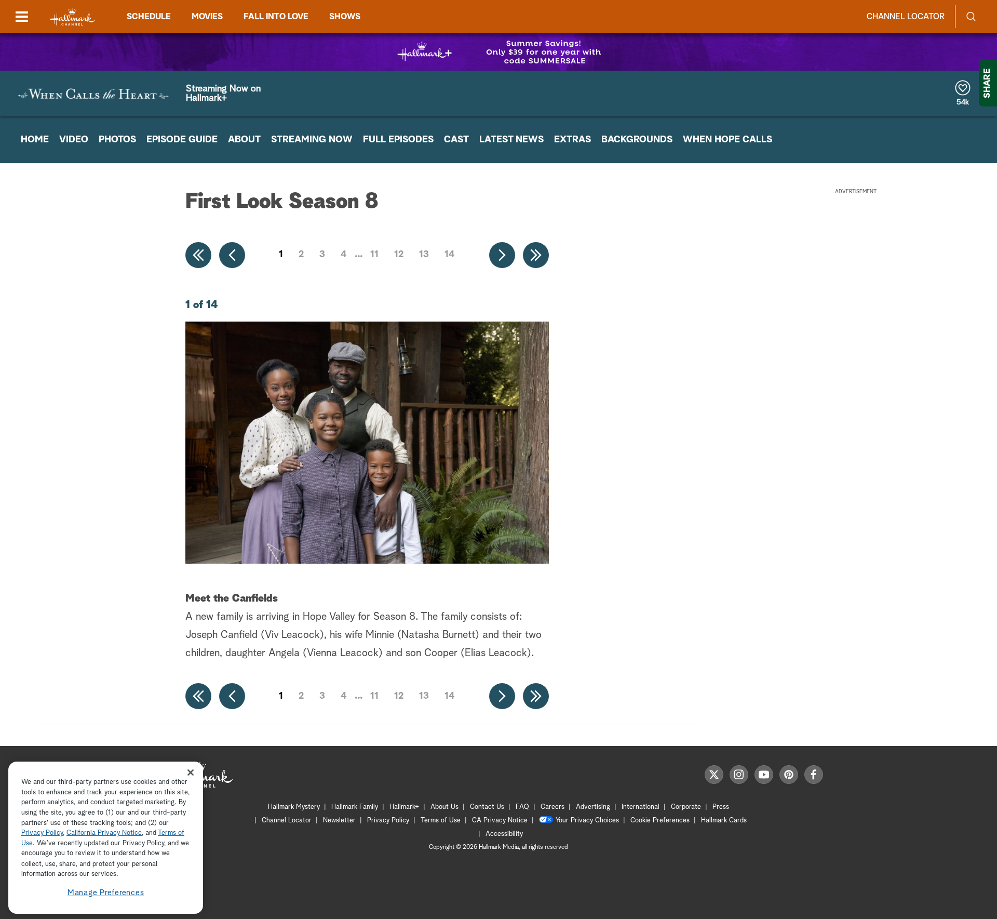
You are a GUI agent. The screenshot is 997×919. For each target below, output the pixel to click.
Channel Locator (906, 16)
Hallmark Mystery (294, 807)
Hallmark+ (404, 807)
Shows (344, 16)
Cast (456, 139)
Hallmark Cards (724, 820)
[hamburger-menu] (22, 16)
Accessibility (504, 834)
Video (73, 139)
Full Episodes (398, 139)
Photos (117, 139)
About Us (444, 807)
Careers (552, 807)
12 (398, 254)
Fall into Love (276, 16)
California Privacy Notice (104, 833)
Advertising (593, 807)
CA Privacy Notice (500, 820)
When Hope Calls (727, 139)
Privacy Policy (388, 820)
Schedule (149, 16)
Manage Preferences (106, 893)
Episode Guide (182, 139)
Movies (207, 16)
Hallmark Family (354, 807)
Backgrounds (636, 139)
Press (720, 807)
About (244, 139)
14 (449, 254)
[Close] (190, 772)
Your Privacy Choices (587, 820)
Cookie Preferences (660, 820)
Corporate (686, 807)
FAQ (522, 807)
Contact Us (487, 807)
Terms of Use (441, 820)
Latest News (511, 139)
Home (35, 139)
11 (374, 254)
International (640, 807)
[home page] (72, 17)
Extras (572, 139)
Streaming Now (312, 139)
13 (424, 254)
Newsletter (339, 820)
